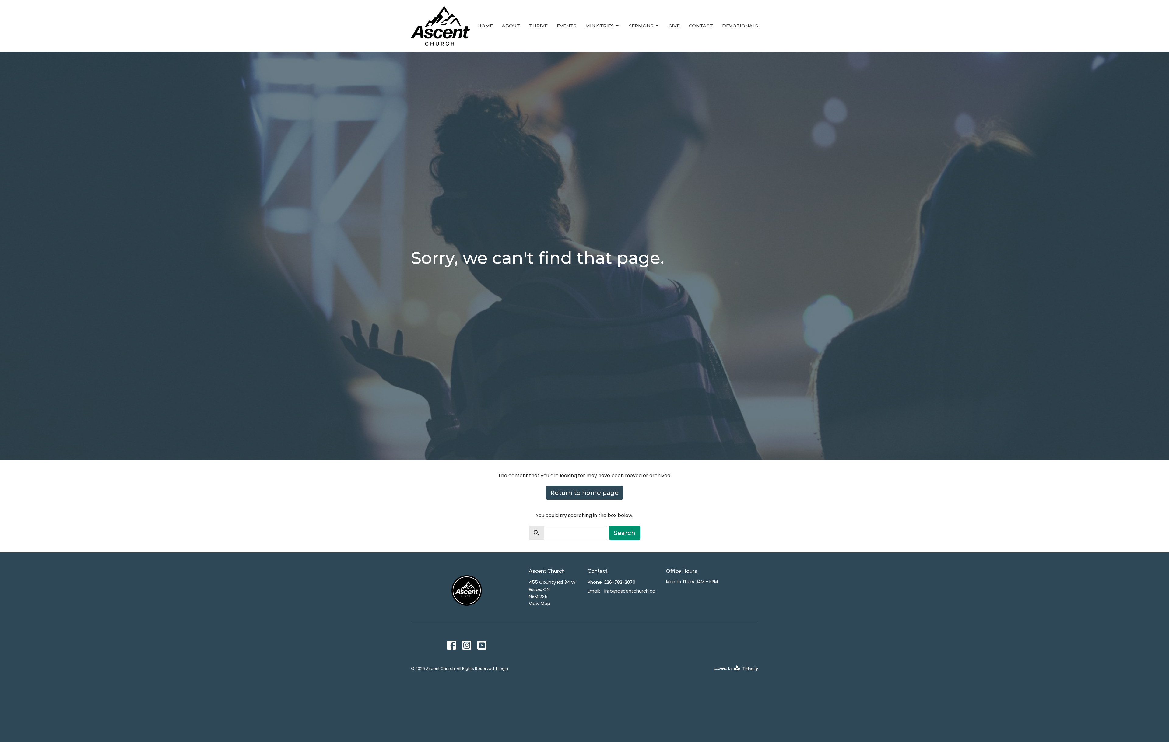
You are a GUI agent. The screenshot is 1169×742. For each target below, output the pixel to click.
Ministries (599, 26)
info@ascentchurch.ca (629, 591)
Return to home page (584, 492)
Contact (701, 26)
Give (674, 26)
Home (485, 26)
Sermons (641, 26)
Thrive (538, 26)
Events (566, 26)
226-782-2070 (619, 582)
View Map (539, 603)
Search (624, 533)
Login (503, 668)
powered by (733, 673)
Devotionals (740, 26)
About (511, 26)
